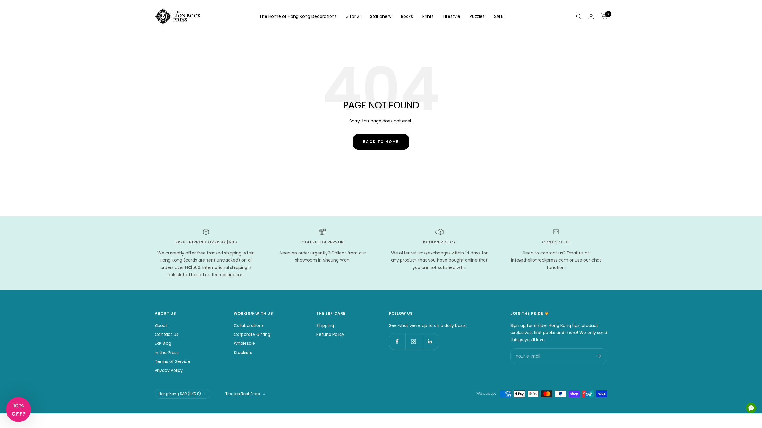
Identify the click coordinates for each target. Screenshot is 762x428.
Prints (428, 16)
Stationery (380, 16)
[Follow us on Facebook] (397, 341)
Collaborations (249, 325)
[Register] (598, 356)
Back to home (381, 141)
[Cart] (604, 16)
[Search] (578, 16)
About (161, 325)
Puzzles (477, 16)
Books (407, 16)
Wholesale (244, 343)
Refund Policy (330, 334)
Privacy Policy (169, 370)
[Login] (591, 16)
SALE (498, 16)
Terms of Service (172, 361)
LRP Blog (163, 343)
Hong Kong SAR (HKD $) (180, 393)
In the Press (167, 352)
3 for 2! (353, 16)
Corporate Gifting (252, 334)
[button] (18, 409)
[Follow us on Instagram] (413, 341)
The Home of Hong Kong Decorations (298, 16)
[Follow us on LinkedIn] (430, 341)
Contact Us (166, 334)
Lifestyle (451, 16)
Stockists (243, 352)
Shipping (325, 325)
